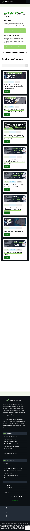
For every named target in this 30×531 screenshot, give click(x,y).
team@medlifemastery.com (12, 518)
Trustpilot (15, 501)
